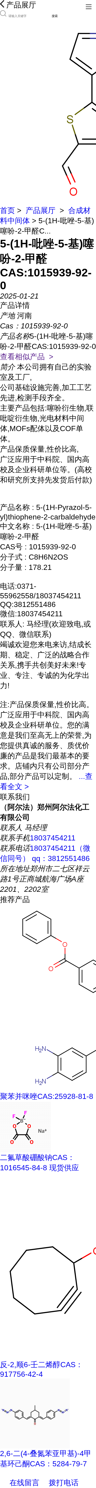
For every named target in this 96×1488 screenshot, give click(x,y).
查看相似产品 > (26, 356)
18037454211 (52, 838)
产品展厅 (40, 210)
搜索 (55, 16)
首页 (7, 210)
